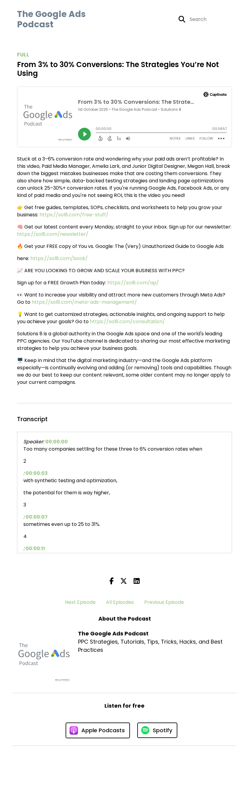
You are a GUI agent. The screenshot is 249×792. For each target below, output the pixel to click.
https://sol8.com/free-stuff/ (73, 214)
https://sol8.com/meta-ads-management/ (84, 302)
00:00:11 (35, 548)
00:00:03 (37, 473)
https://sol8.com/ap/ (133, 282)
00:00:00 (56, 441)
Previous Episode (164, 602)
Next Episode (80, 602)
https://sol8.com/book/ (59, 258)
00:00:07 (37, 516)
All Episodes (120, 602)
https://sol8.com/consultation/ (127, 321)
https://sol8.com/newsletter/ (52, 234)
